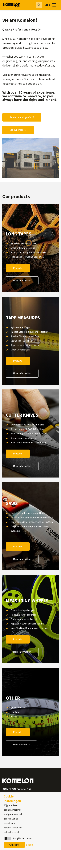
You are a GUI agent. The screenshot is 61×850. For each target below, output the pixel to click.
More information (22, 280)
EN (46, 5)
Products (17, 268)
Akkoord (14, 844)
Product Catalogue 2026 (22, 117)
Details (29, 844)
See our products (18, 130)
